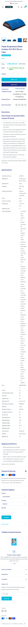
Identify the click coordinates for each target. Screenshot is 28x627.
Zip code (4, 507)
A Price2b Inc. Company (17, 623)
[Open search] (18, 7)
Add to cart (14, 79)
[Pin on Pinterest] (19, 105)
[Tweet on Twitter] (22, 105)
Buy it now (14, 84)
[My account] (21, 7)
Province (4, 500)
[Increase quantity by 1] (17, 74)
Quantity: (4, 74)
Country (4, 493)
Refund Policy (5, 524)
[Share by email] (25, 105)
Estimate (6, 517)
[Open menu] (3, 7)
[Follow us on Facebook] (3, 611)
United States (15, 3)
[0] (25, 7)
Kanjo (3, 58)
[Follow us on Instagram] (6, 611)
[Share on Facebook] (16, 105)
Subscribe (6, 598)
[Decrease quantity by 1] (9, 74)
